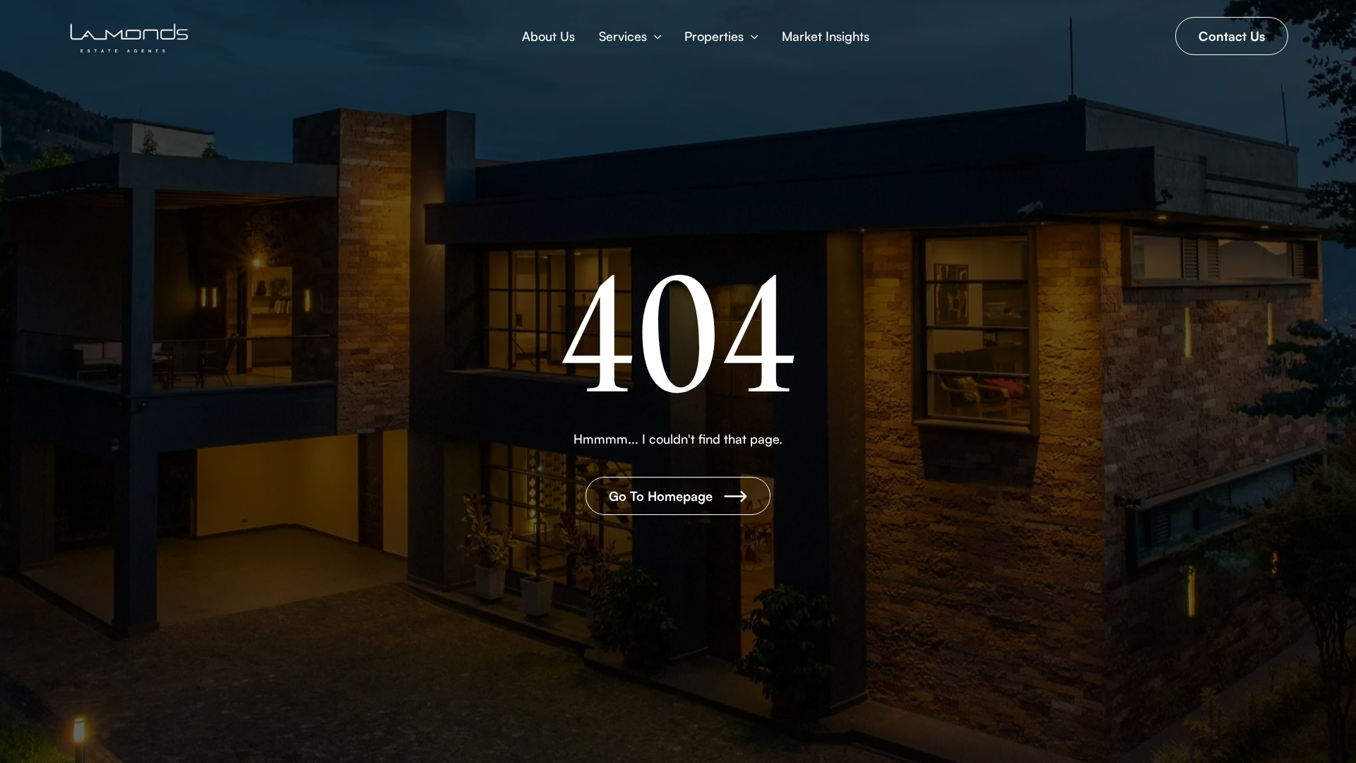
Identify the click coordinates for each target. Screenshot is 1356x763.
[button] (630, 36)
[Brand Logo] (130, 38)
